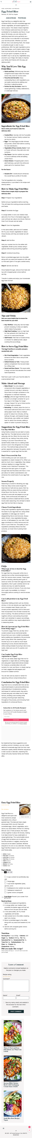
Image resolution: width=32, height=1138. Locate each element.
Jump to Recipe (11, 18)
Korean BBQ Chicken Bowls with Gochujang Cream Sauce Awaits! (11, 1085)
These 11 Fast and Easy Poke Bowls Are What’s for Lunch (13, 1049)
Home (2, 8)
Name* (5, 995)
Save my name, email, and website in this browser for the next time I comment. (17, 1005)
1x (5, 872)
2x (8, 872)
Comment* (6, 979)
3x (11, 872)
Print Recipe (22, 18)
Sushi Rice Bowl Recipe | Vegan (12, 1119)
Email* (18, 995)
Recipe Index (8, 8)
